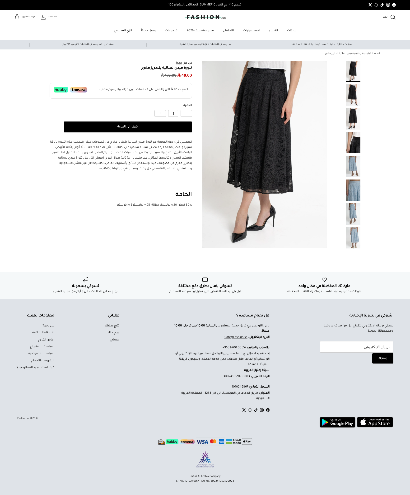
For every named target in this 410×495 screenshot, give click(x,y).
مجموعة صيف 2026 (200, 31)
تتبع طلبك (112, 326)
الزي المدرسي (123, 31)
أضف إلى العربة (127, 127)
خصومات (171, 31)
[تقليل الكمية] (186, 113)
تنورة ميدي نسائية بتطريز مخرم (342, 53)
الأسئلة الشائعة (43, 333)
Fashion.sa (23, 418)
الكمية (187, 105)
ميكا (179, 63)
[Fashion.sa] (205, 17)
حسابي (114, 340)
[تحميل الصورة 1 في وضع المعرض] (264, 154)
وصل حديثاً (148, 31)
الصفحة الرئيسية (371, 53)
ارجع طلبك (112, 333)
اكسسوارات (251, 31)
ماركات (291, 31)
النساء (273, 31)
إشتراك (382, 358)
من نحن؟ (48, 326)
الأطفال (228, 31)
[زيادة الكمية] (160, 113)
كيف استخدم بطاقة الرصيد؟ (35, 367)
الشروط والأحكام (42, 361)
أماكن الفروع (45, 340)
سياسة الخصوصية (41, 353)
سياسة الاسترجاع (42, 347)
